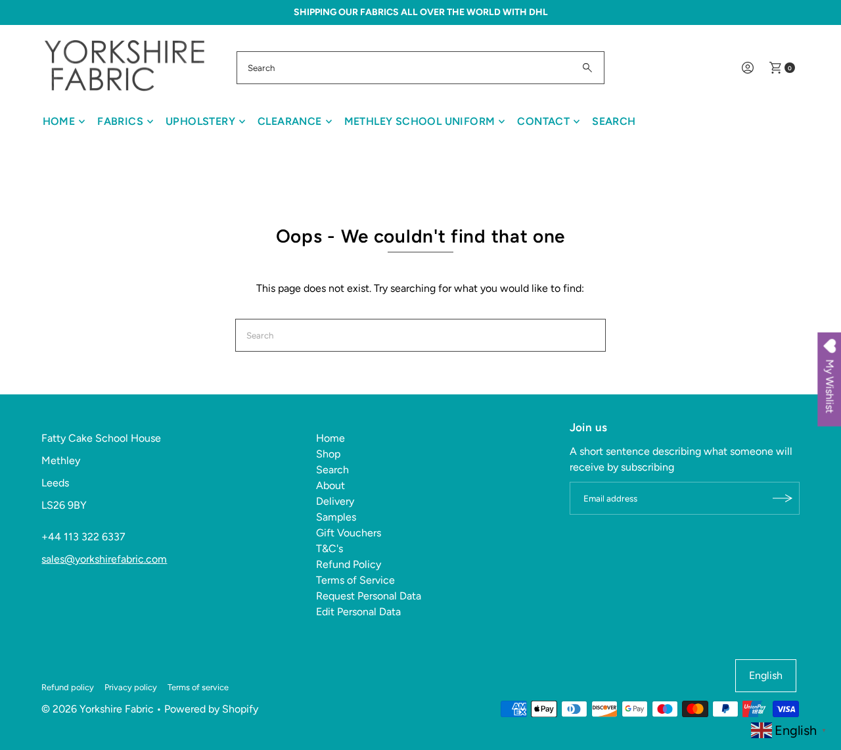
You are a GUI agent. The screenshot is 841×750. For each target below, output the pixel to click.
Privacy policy (130, 687)
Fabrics (120, 121)
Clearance (290, 121)
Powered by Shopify (211, 709)
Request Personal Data (368, 596)
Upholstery (200, 121)
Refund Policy (348, 564)
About (330, 485)
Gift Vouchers (348, 533)
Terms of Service (355, 580)
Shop (328, 454)
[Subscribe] (783, 498)
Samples (336, 517)
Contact (543, 121)
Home (59, 121)
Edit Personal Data (358, 611)
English (766, 675)
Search (613, 121)
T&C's (329, 548)
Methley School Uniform (419, 121)
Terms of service (198, 687)
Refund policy (67, 687)
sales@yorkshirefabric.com (104, 559)
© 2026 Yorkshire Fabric (97, 709)
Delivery (335, 501)
